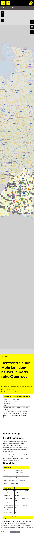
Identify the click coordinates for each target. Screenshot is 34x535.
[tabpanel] (17, 195)
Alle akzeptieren (15, 531)
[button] (8, 3)
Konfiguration (4, 531)
